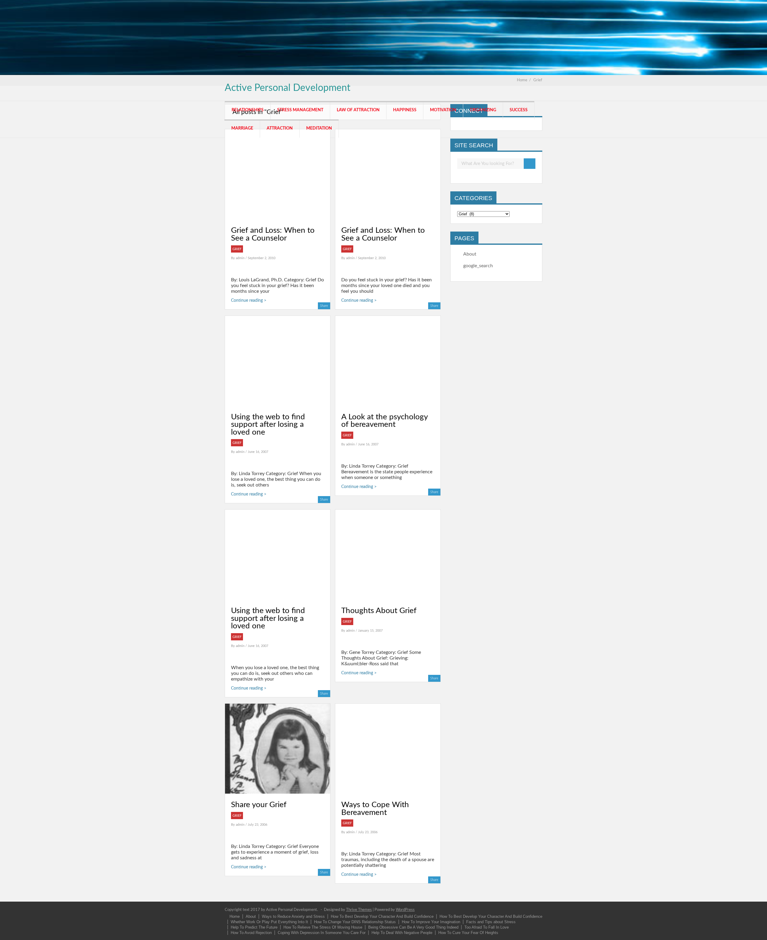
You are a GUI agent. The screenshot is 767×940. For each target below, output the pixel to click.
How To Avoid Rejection (251, 932)
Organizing (483, 110)
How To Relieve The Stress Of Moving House (322, 927)
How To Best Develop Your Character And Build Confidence (382, 916)
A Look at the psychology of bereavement (384, 421)
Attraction (280, 128)
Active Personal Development (287, 88)
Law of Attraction (358, 110)
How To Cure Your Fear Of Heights (468, 932)
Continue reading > (248, 300)
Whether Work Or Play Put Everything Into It (269, 922)
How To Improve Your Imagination (431, 922)
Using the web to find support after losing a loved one (268, 424)
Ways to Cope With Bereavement (375, 808)
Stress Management (300, 110)
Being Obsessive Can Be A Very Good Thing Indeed (413, 927)
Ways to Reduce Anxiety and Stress (293, 916)
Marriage (242, 128)
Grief (236, 249)
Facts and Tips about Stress (491, 922)
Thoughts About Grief (378, 611)
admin (240, 258)
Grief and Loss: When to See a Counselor (273, 234)
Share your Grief (258, 805)
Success (519, 110)
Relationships (248, 110)
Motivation (443, 110)
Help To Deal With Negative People (402, 932)
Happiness (404, 110)
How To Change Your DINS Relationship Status (355, 922)
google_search (478, 265)
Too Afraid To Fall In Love (486, 927)
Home (235, 916)
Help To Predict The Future (254, 927)
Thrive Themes (359, 910)
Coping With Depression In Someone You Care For (322, 932)
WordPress (405, 910)
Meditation (319, 128)
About (469, 254)
